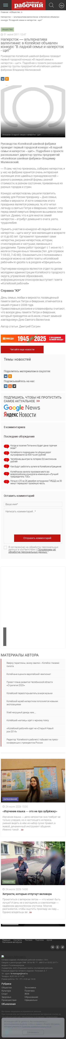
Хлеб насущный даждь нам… (21, 712)
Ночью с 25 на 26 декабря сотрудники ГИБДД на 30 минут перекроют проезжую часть (36, 482)
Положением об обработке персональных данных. (32, 550)
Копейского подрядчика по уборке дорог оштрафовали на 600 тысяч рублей (30, 453)
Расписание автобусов (12, 942)
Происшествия (9, 1000)
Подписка (39, 940)
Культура (6, 991)
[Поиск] (51, 5)
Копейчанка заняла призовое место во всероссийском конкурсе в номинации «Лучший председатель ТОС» (34, 474)
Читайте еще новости (22, 349)
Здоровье (6, 997)
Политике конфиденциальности (36, 1026)
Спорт (5, 994)
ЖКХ (27, 994)
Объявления (9, 1004)
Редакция (6, 940)
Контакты (18, 940)
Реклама (28, 940)
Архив (49, 940)
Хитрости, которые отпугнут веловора (27, 894)
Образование (31, 997)
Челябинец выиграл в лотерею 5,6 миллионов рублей (33, 460)
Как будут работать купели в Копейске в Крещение (35, 466)
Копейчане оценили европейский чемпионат (29, 674)
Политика (30, 991)
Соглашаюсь (33, 1032)
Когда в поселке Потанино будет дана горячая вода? (33, 446)
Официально (31, 1000)
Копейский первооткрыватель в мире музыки (29, 693)
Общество (7, 987)
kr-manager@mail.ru (19, 974)
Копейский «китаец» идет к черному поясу (28, 720)
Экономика (30, 987)
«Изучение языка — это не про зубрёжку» (29, 811)
